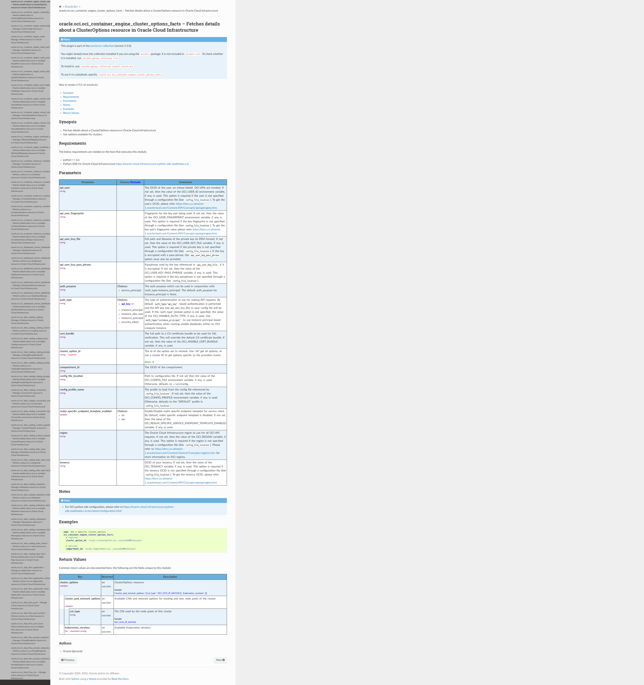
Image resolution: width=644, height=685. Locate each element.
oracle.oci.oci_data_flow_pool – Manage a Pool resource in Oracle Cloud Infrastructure (29, 606)
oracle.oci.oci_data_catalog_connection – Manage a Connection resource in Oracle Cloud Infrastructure (28, 393)
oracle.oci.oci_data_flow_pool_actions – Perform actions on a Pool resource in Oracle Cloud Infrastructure (29, 616)
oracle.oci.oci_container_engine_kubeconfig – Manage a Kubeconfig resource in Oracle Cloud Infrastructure (30, 29)
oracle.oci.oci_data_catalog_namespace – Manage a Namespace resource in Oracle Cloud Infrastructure (28, 522)
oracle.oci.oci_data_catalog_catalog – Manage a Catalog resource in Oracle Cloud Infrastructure (27, 320)
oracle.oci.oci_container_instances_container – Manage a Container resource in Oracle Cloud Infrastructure (30, 164)
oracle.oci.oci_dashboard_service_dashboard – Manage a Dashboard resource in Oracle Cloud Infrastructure (30, 250)
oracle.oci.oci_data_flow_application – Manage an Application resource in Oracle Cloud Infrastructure (28, 571)
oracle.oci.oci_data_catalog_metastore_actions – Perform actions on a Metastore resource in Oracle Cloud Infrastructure (30, 498)
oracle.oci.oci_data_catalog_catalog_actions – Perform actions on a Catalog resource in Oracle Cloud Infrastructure (30, 331)
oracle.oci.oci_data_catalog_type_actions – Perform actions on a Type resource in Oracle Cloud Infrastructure (29, 546)
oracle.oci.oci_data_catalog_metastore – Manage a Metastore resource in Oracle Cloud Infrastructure (28, 487)
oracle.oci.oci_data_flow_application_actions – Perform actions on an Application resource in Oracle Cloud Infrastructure (30, 581)
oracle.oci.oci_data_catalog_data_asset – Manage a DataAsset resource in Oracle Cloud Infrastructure (29, 452)
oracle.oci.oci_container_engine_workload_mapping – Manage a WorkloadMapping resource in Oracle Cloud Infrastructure (30, 140)
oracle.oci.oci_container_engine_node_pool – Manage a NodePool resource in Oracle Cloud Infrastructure (30, 50)
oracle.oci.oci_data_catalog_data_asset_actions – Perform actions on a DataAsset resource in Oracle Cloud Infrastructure (30, 463)
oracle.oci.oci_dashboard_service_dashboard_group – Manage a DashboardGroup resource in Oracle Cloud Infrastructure (30, 285)
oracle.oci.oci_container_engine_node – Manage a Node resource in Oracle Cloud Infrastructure (28, 40)
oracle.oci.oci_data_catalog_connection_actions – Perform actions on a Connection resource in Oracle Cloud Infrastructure (30, 404)
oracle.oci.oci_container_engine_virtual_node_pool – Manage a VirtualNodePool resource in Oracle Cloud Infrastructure (30, 115)
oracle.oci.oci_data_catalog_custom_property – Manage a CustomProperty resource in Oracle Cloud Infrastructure (30, 428)
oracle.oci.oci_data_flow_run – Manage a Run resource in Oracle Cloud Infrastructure (28, 675)
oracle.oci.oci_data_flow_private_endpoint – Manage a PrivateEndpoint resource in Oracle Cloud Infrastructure (30, 640)
